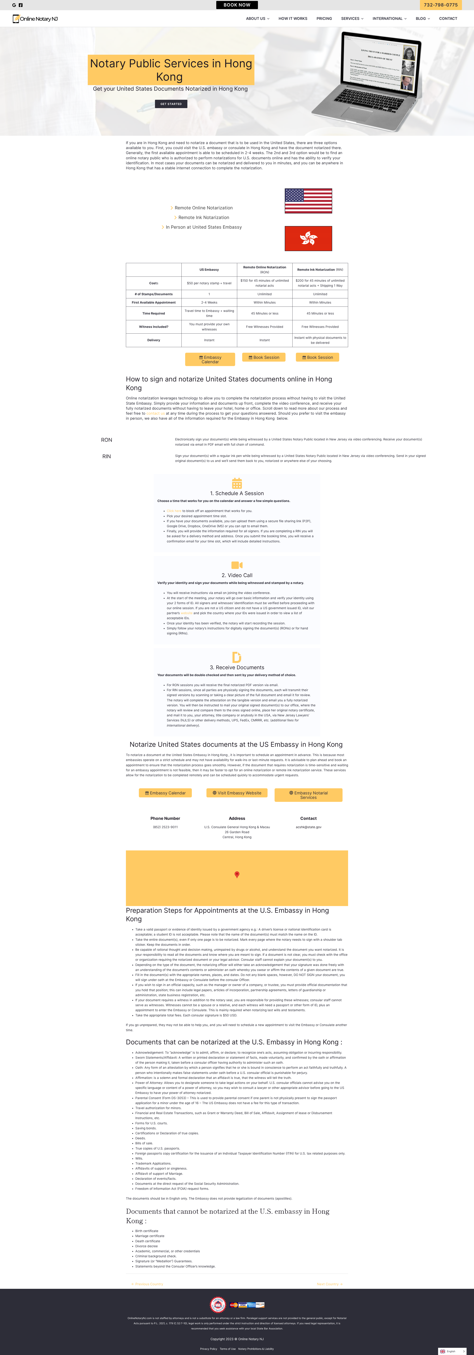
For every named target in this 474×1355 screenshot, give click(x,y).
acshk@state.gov (308, 827)
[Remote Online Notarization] (201, 207)
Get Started (171, 104)
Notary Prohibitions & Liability (256, 1348)
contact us (155, 413)
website (187, 613)
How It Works (293, 18)
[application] (267, 18)
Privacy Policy (208, 1348)
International (388, 18)
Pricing (324, 18)
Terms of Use (228, 1348)
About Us (255, 18)
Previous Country (147, 1284)
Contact (448, 18)
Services (350, 18)
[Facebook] (21, 5)
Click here (174, 511)
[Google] (14, 5)
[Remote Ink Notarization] (201, 217)
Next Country (330, 1284)
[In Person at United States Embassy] (201, 227)
